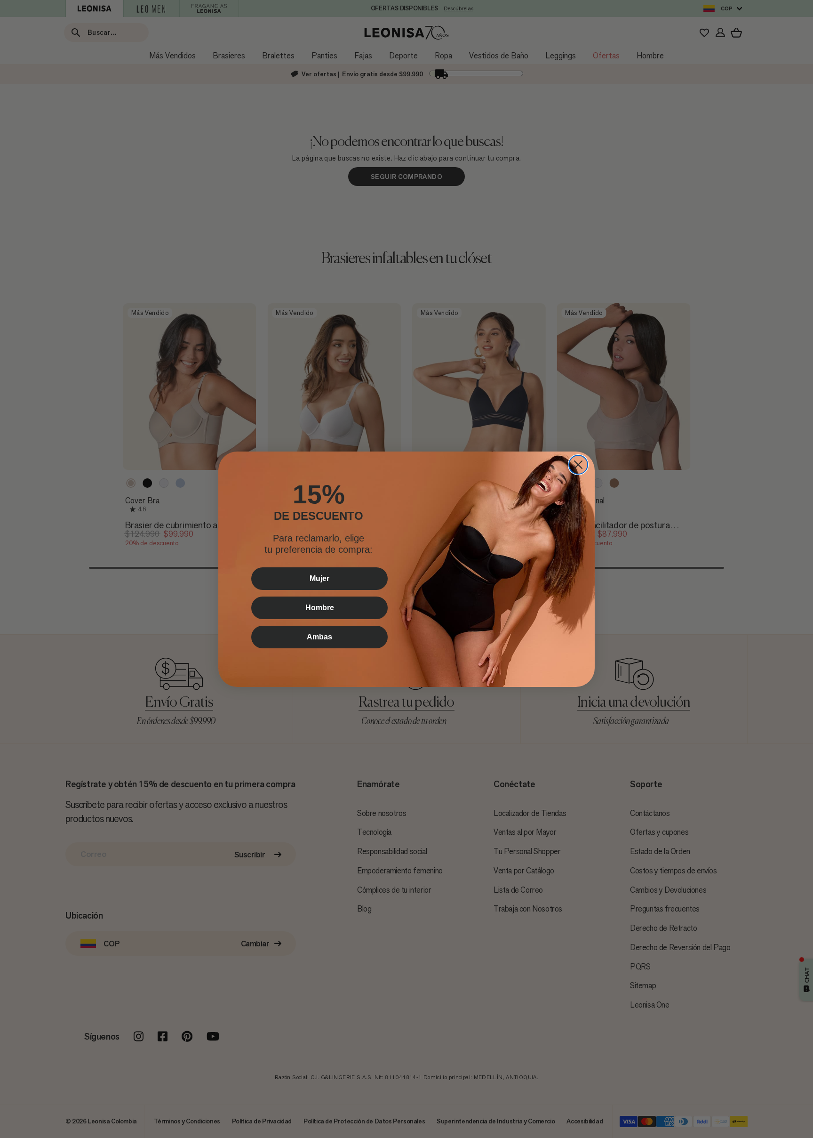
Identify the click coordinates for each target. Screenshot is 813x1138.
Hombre (319, 608)
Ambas (319, 637)
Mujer (319, 578)
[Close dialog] (578, 464)
